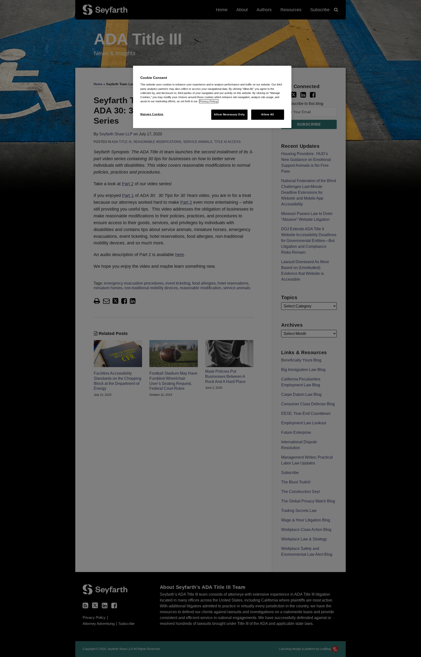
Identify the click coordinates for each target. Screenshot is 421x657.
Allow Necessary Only (229, 114)
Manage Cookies (151, 114)
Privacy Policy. (209, 101)
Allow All (267, 114)
